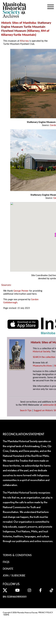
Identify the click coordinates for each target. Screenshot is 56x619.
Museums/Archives (42, 366)
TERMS (6, 615)
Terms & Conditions (17, 555)
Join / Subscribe (14, 575)
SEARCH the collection (44, 357)
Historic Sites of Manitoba (18, 23)
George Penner (21, 291)
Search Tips (25, 410)
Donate (8, 568)
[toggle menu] (50, 6)
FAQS (6, 562)
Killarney (34, 31)
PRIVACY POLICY (45, 612)
